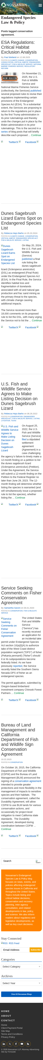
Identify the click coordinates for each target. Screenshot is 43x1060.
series (4, 131)
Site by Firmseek (8, 1052)
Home (5, 1011)
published (36, 90)
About (6, 1015)
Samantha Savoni (12, 608)
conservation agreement (28, 781)
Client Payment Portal (11, 1028)
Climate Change (17, 60)
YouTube (22, 1044)
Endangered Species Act (27, 238)
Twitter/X (10, 1044)
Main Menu (40, 5)
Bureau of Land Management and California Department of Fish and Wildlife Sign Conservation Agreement (19, 740)
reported (17, 666)
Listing (25, 240)
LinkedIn (4, 1044)
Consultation (7, 62)
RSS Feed (13, 943)
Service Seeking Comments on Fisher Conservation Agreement (21, 595)
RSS (28, 1044)
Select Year (9, 983)
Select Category (11, 966)
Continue (36, 135)
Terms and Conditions (12, 1034)
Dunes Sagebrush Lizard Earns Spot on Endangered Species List (21, 220)
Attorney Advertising (30, 1049)
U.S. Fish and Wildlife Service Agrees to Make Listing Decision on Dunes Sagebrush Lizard (19, 396)
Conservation (31, 60)
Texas (13, 421)
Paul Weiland (10, 57)
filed (24, 439)
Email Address (11, 949)
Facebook (16, 1044)
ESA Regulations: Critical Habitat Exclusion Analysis (19, 47)
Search (7, 860)
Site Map (5, 1031)
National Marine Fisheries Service (21, 65)
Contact (8, 1020)
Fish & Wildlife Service (22, 64)
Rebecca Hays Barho (14, 233)
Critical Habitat (21, 62)
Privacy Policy (8, 1037)
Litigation (5, 421)
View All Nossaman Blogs (21, 994)
